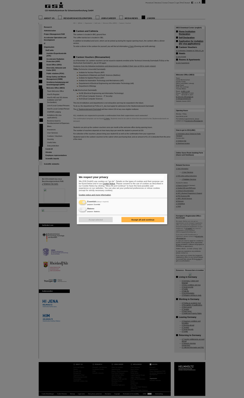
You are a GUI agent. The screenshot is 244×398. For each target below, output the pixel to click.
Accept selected (96, 220)
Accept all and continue (142, 220)
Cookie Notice (109, 183)
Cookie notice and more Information (95, 195)
